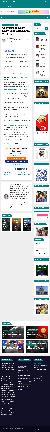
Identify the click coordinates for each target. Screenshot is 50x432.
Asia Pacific (38, 247)
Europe (37, 250)
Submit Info (11, 4)
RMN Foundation (22, 389)
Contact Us (3, 6)
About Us (6, 4)
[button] (42, 17)
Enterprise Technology (41, 343)
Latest (10, 330)
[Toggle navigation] (47, 17)
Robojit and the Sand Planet (24, 386)
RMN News (11, 38)
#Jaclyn (28, 39)
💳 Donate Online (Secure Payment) (16, 158)
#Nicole (9, 41)
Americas (38, 243)
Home (2, 4)
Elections (11, 343)
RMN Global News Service (24, 363)
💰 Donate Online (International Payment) (17, 161)
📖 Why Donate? (16, 164)
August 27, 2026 (32, 336)
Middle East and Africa (41, 253)
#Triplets (13, 41)
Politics (14, 330)
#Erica (24, 39)
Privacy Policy (9, 6)
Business (34, 343)
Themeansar (3, 429)
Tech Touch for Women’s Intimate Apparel (19, 125)
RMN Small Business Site (24, 378)
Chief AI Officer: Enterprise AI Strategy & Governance (36, 348)
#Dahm (21, 39)
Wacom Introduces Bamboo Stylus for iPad (24, 173)
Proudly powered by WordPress (7, 428)
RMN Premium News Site (24, 375)
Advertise (16, 4)
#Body (17, 39)
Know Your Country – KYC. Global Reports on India (12, 334)
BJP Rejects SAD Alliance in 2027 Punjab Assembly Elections (12, 348)
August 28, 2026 (8, 336)
